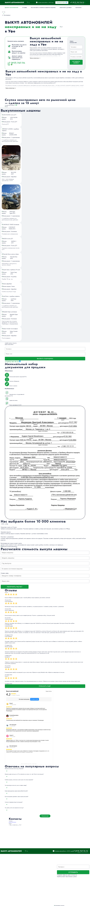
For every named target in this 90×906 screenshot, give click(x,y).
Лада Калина (4, 877)
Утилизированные (34, 901)
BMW (16, 862)
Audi (16, 860)
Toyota (16, 894)
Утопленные (32, 904)
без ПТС (31, 862)
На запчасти (32, 874)
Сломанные (32, 897)
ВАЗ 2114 (3, 867)
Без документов (33, 860)
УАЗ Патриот (4, 887)
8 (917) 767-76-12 (12, 822)
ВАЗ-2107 (3, 860)
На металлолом (33, 877)
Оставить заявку (76, 62)
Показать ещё (45, 816)
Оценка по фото (61, 2)
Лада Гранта (4, 874)
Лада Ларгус (4, 879)
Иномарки (18, 857)
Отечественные (47, 867)
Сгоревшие (32, 894)
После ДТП (32, 884)
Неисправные (32, 879)
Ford (16, 867)
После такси (32, 889)
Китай (44, 865)
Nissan (16, 887)
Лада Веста (4, 872)
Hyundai (17, 872)
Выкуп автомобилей (14, 2)
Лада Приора (4, 882)
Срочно (31, 899)
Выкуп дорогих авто (34, 872)
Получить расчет (14, 587)
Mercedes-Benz (19, 882)
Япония (45, 870)
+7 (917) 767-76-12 (77, 2)
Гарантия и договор (66, 7)
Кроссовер (46, 874)
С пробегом (32, 892)
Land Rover (18, 877)
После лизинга (33, 887)
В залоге (31, 867)
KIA (15, 874)
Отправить (73, 872)
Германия (45, 860)
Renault (16, 889)
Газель (2, 870)
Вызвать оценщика (45, 359)
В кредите (32, 870)
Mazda (16, 879)
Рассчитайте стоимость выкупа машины (43, 7)
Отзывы (24, 7)
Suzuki (16, 892)
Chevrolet (17, 865)
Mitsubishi (17, 884)
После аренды (33, 882)
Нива (2, 884)
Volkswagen (18, 897)
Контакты (78, 7)
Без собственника (34, 865)
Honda (16, 870)
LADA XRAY (4, 862)
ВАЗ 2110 (3, 865)
